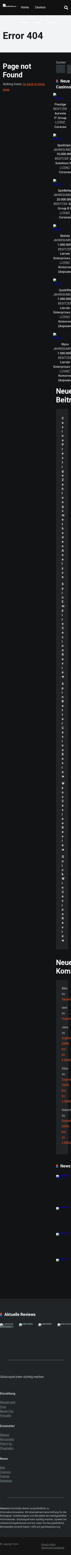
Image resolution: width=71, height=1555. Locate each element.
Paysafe (5, 1415)
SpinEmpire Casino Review (63, 630)
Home (25, 7)
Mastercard (7, 1402)
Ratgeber (6, 1481)
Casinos (40, 7)
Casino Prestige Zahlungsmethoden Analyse (63, 497)
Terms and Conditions (52, 1547)
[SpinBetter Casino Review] (49, 1323)
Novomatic (7, 1439)
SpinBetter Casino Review (63, 730)
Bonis (24, 22)
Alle (2, 1467)
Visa (3, 1407)
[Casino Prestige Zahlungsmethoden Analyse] (11, 1326)
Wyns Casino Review (63, 816)
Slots (37, 22)
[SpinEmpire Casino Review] (30, 1323)
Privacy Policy (48, 1544)
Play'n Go (6, 1444)
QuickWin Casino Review (63, 898)
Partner (5, 1476)
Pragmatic (6, 1448)
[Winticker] (9, 4)
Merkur (4, 1435)
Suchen (61, 62)
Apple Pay (7, 1411)
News (51, 22)
